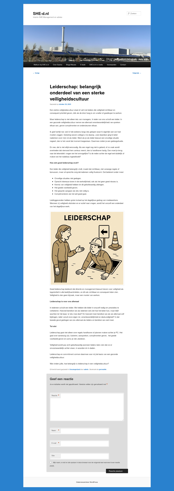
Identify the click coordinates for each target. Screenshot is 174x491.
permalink (103, 369)
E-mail (55, 443)
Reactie (55, 395)
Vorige (36, 73)
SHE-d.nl (41, 13)
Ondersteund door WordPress (87, 482)
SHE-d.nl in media (96, 64)
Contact (123, 64)
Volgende (136, 73)
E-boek (82, 64)
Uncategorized (74, 369)
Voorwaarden (111, 64)
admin (86, 369)
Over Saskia (57, 64)
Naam (55, 430)
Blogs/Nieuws (71, 64)
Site (53, 455)
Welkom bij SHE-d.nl (41, 64)
